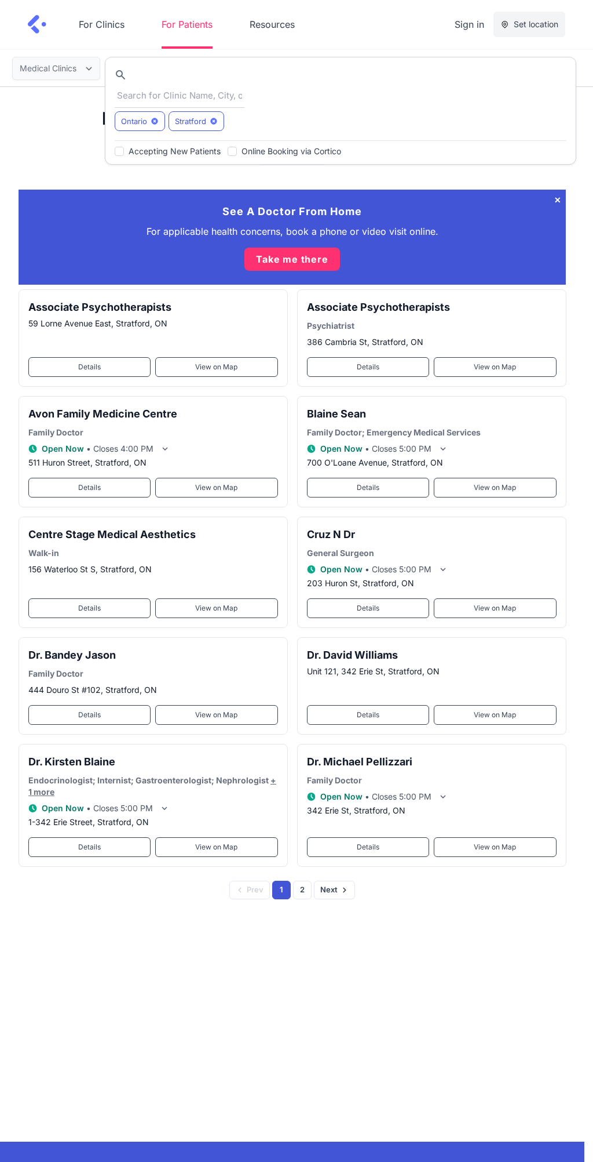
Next (329, 889)
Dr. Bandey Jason (72, 655)
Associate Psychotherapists (99, 307)
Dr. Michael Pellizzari (359, 762)
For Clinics (102, 24)
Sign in (469, 24)
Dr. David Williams (352, 655)
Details (89, 366)
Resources (272, 24)
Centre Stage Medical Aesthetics (112, 534)
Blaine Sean (336, 414)
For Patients (187, 24)
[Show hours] (165, 448)
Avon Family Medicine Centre (102, 414)
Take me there (292, 259)
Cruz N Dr (331, 534)
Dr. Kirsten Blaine (71, 762)
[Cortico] (37, 24)
